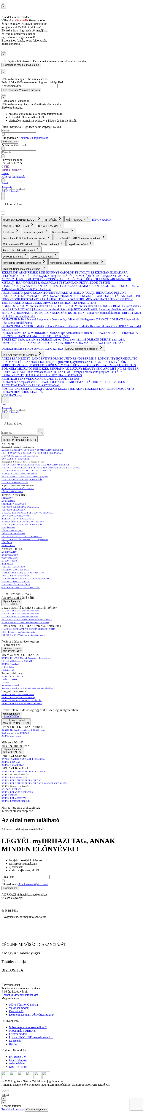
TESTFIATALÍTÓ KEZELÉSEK (22, 302)
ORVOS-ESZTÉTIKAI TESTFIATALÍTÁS (69, 302)
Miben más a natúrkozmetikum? (28, 1027)
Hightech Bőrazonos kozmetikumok (22, 269)
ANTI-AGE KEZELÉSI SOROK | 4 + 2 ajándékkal (24, 540)
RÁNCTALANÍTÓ (36, 292)
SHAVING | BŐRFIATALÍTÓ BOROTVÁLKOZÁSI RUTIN (39, 312)
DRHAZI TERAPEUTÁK (107, 342)
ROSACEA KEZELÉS (15, 388)
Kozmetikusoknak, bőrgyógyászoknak (31, 1014)
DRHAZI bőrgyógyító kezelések (20, 355)
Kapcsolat (15, 1040)
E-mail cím (8, 876)
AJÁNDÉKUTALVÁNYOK (19, 285)
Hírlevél (13, 1044)
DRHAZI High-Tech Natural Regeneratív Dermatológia (34, 319)
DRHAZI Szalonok (13, 256)
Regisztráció (6, 187)
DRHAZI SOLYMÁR (77, 342)
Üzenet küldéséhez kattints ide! (19, 994)
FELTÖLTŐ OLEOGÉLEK (18, 275)
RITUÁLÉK (51, 219)
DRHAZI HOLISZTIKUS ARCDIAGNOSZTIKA (32, 348)
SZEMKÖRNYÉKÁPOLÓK (57, 272)
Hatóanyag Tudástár (78, 326)
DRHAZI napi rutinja (112, 339)
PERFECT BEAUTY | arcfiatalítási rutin (75, 306)
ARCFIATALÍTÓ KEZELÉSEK (113, 299)
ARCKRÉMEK (29, 272)
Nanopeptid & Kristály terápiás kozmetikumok (75, 262)
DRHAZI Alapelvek (124, 319)
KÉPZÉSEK (25, 289)
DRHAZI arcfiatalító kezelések (82, 348)
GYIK (5, 166)
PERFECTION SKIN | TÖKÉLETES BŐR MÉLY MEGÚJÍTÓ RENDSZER (48, 365)
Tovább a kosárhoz (13, 1109)
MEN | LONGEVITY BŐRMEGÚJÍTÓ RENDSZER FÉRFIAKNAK (31, 453)
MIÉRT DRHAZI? (75, 219)
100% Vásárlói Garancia (23, 1004)
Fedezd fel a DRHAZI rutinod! (19, 250)
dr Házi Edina (7, 667)
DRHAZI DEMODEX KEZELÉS (22, 392)
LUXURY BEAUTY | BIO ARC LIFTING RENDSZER (104, 368)
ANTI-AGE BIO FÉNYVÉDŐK (106, 361)
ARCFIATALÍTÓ (12, 292)
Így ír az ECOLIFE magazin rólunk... (31, 1037)
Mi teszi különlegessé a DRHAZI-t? (90, 319)
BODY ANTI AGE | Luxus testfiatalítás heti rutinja (104, 309)
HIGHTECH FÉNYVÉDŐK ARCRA (46, 279)
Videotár (60, 326)
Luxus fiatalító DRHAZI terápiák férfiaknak (78, 238)
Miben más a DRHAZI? (23, 1030)
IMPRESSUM (17, 1056)
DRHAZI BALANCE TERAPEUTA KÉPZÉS (41, 336)
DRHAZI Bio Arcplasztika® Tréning (71, 332)
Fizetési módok (18, 1034)
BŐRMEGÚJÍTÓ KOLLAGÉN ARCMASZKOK (100, 279)
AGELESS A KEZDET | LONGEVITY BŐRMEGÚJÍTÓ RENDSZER (45, 358)
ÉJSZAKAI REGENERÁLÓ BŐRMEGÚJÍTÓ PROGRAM (73, 275)
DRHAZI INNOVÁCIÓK (17, 326)
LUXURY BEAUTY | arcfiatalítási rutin (19, 617)
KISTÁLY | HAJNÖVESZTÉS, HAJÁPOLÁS (30, 282)
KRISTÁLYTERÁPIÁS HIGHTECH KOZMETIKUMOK (57, 299)
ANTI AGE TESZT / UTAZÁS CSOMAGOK (65, 285)
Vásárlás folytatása (36, 1109)
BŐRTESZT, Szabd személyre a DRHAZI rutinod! (32, 339)
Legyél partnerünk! (78, 244)
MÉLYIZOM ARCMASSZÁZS (40, 296)
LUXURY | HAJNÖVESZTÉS (63, 375)
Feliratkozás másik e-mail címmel (21, 64)
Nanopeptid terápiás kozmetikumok (22, 262)
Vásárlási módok (19, 1007)
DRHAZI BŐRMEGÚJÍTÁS (116, 388)
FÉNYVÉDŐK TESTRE (94, 282)
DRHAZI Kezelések (42, 256)
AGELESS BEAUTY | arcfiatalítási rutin (26, 306)
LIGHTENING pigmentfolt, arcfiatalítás (62, 361)
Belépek (4, 183)
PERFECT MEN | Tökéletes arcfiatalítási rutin (23, 635)
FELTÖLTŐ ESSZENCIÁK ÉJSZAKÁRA (101, 272)
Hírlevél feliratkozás (13, 176)
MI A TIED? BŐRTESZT (16, 226)
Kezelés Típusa (61, 232)
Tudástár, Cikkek (44, 326)
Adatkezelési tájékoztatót (33, 137)
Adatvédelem (17, 1063)
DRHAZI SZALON (48, 226)
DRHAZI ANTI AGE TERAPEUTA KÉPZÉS (21, 700)
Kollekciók (9, 232)
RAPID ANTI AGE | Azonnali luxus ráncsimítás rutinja (41, 309)
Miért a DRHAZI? (12, 169)
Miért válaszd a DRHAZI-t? (18, 244)
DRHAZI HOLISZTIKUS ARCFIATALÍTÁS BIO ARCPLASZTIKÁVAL (34, 783)
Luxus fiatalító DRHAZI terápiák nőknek (25, 238)
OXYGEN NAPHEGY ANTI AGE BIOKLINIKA (32, 342)
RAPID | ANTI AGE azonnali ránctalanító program (79, 371)
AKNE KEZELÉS (87, 388)
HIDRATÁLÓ (105, 292)
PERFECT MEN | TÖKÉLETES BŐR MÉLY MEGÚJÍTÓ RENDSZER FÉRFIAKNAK (68, 367)
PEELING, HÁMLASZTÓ (13, 567)
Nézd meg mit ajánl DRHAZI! (81, 339)
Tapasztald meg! (50, 244)
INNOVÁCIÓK (102, 219)
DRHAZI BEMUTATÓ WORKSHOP (25, 332)
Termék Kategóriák (33, 232)
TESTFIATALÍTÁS (60, 292)
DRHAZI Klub (42, 289)
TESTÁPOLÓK (69, 282)
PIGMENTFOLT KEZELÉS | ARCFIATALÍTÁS (90, 296)
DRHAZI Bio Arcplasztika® (18, 382)
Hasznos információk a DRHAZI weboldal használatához (27, 688)
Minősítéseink (23, 322)
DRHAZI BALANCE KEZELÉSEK (53, 388)
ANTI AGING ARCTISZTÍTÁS (15, 516)
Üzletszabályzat (18, 1060)
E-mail (5, 173)
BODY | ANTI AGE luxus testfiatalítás (24, 371)
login (3, 404)
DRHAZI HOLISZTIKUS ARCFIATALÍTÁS (64, 382)
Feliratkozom (10, 141)
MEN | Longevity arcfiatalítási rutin (99, 312)
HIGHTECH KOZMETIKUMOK (20, 219)
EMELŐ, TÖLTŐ (84, 292)
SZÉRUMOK (10, 272)
